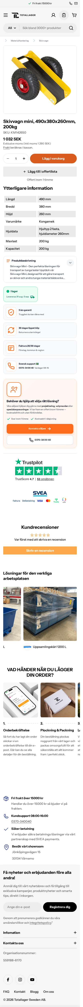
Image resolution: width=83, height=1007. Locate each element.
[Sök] (71, 28)
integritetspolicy (40, 923)
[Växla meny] (5, 15)
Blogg (34, 992)
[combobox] (40, 28)
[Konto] (53, 15)
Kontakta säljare (37, 428)
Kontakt (19, 992)
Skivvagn (43, 40)
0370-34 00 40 (26, 368)
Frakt (6, 147)
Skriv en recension (40, 550)
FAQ (6, 992)
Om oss (48, 992)
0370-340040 (21, 821)
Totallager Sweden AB (29, 1000)
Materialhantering (20, 40)
